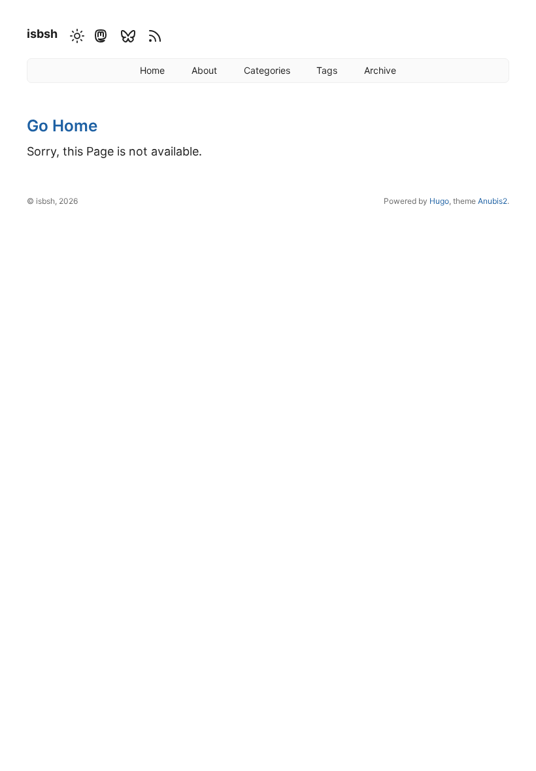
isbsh (42, 34)
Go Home (62, 125)
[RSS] (153, 34)
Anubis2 (492, 201)
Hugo (439, 201)
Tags (326, 70)
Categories (267, 70)
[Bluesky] (127, 34)
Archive (380, 70)
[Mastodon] (100, 34)
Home (152, 70)
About (204, 70)
